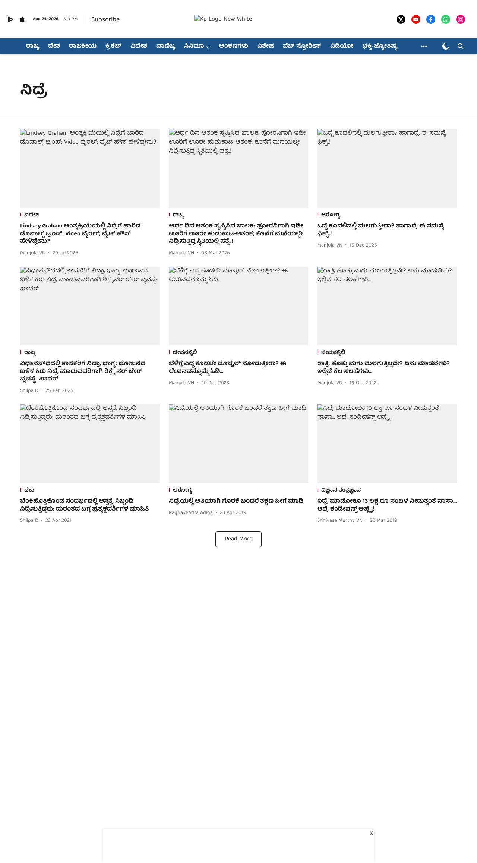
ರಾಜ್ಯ (32, 46)
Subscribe (105, 20)
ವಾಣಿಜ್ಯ (165, 46)
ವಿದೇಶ (138, 46)
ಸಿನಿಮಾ (194, 46)
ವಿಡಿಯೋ (341, 46)
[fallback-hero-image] (90, 168)
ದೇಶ (54, 46)
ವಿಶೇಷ (265, 46)
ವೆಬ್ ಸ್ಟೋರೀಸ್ (302, 46)
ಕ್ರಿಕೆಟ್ (113, 46)
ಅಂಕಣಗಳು (233, 46)
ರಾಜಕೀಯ (83, 46)
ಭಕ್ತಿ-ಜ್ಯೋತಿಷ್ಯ (379, 46)
